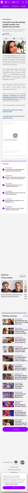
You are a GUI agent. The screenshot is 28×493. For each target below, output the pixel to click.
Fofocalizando (6, 19)
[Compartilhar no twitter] (22, 38)
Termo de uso (14, 472)
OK (14, 487)
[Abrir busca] (23, 2)
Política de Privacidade (12, 484)
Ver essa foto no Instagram (10, 139)
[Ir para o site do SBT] (22, 462)
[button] (12, 290)
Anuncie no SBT (14, 467)
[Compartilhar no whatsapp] (6, 38)
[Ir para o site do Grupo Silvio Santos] (12, 462)
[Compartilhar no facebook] (14, 38)
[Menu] (26, 2)
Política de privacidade (14, 469)
